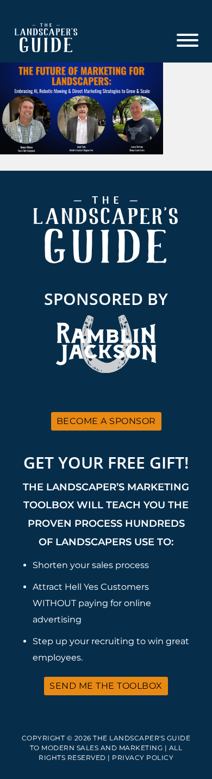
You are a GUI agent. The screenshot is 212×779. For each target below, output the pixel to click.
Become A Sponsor (106, 421)
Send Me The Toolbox (106, 686)
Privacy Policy (142, 757)
